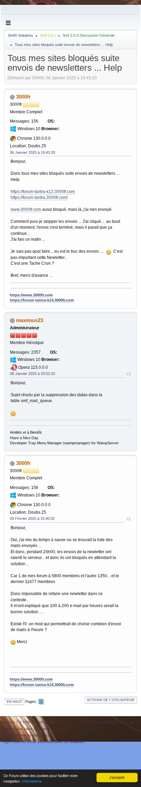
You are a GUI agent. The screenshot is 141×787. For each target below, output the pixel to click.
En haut (14, 702)
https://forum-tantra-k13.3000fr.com (43, 191)
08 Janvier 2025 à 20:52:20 (32, 374)
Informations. (32, 781)
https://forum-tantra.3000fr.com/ (39, 197)
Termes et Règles (105, 722)
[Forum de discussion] (54, 136)
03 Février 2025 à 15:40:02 (32, 518)
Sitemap (59, 729)
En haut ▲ (130, 722)
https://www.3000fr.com (31, 295)
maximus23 (29, 320)
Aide (85, 722)
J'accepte (117, 777)
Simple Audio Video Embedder (26, 729)
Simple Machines (46, 722)
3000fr (23, 97)
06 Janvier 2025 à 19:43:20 (32, 152)
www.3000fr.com (26, 209)
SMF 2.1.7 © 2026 (16, 722)
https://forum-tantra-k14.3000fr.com (42, 300)
